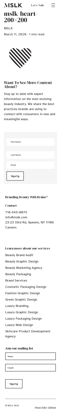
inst (21, 237)
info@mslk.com (16, 217)
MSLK (13, 5)
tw (11, 237)
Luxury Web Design (19, 325)
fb (6, 237)
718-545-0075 (16, 212)
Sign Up (15, 176)
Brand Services (16, 280)
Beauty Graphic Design (21, 261)
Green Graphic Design (21, 299)
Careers (11, 227)
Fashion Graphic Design (22, 293)
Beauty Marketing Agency (23, 268)
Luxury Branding (16, 306)
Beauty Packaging (18, 274)
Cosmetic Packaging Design (25, 287)
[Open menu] (53, 5)
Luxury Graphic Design (21, 312)
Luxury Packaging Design (23, 319)
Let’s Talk (37, 5)
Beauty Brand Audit (19, 255)
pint (16, 237)
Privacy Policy (41, 407)
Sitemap (52, 407)
